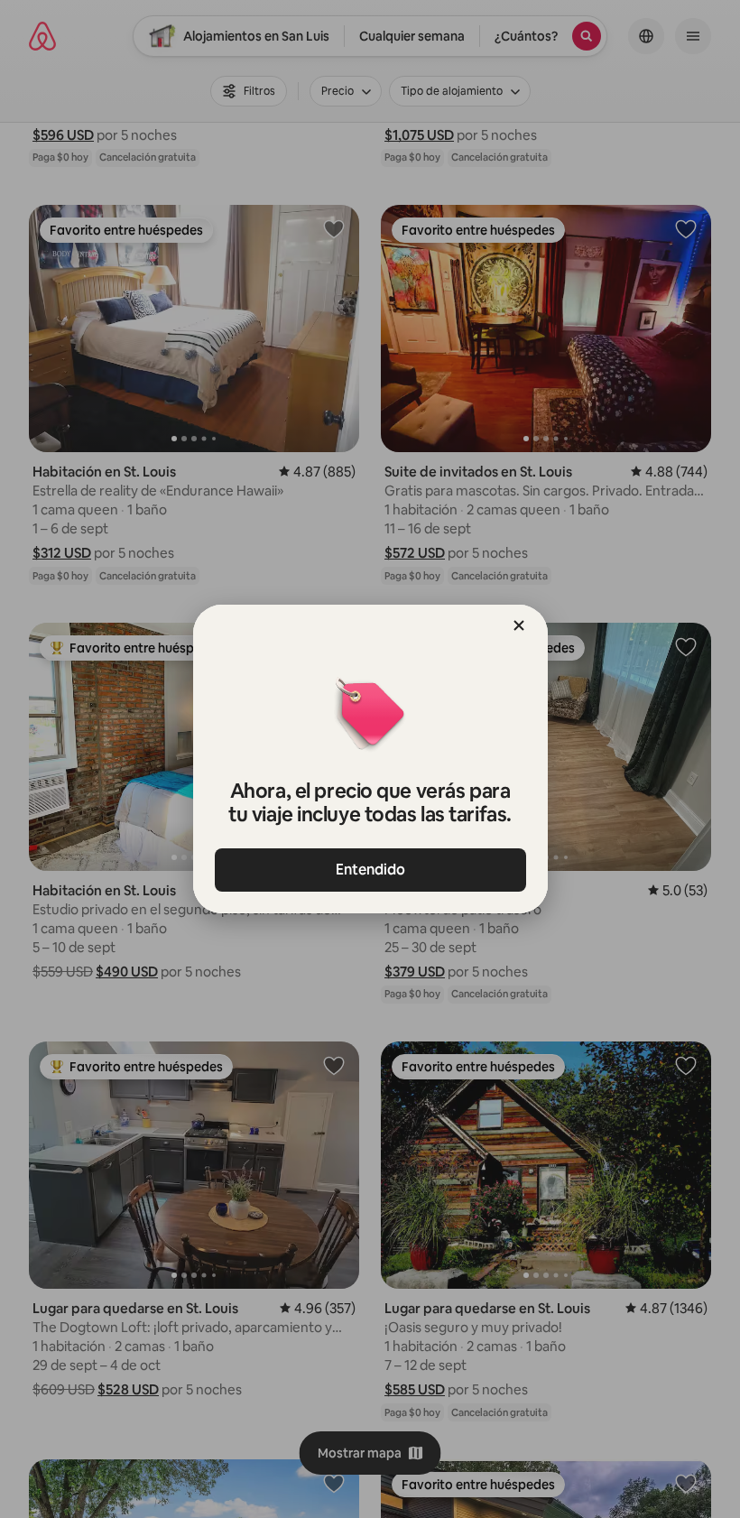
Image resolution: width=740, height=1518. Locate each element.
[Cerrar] (519, 625)
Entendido (370, 869)
